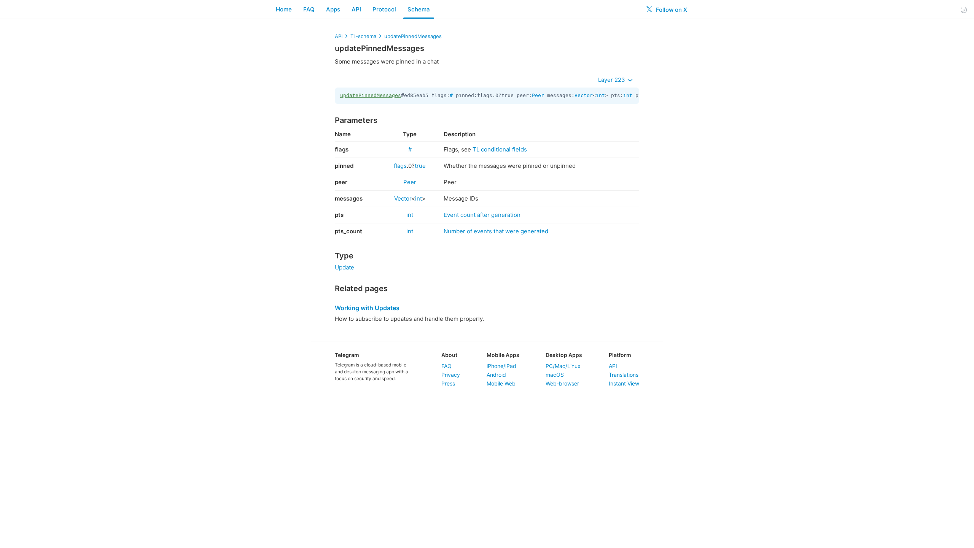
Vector (584, 95)
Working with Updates (367, 308)
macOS (555, 374)
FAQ (309, 9)
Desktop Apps (564, 355)
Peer (538, 95)
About (449, 355)
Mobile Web (501, 383)
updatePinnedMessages (413, 36)
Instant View (624, 383)
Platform (620, 355)
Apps (333, 9)
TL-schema (363, 36)
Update (344, 267)
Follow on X (670, 9)
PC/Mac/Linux (563, 366)
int (600, 95)
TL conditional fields (500, 149)
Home (284, 9)
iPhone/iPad (501, 366)
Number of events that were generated (496, 231)
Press (448, 383)
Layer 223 (612, 79)
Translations (623, 374)
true (420, 165)
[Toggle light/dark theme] (963, 9)
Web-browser (562, 383)
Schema (418, 9)
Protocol (384, 9)
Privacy (450, 374)
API (356, 9)
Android (496, 374)
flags (400, 165)
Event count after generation (482, 214)
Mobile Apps (503, 355)
